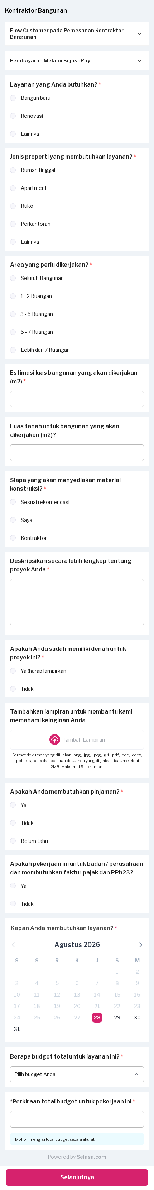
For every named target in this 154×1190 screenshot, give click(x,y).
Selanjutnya (77, 1177)
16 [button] (137, 994)
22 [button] (117, 1006)
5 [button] (57, 983)
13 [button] (77, 994)
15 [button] (117, 994)
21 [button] (97, 1006)
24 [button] (17, 1017)
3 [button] (17, 983)
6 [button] (77, 983)
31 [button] (17, 1029)
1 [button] (117, 972)
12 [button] (57, 994)
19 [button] (57, 1006)
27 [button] (77, 1017)
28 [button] (97, 1017)
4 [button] (37, 983)
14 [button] (97, 994)
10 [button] (17, 994)
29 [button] (117, 1017)
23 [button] (137, 1006)
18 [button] (37, 1006)
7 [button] (97, 983)
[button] (77, 739)
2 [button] (137, 972)
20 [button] (77, 1006)
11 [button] (37, 994)
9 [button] (137, 983)
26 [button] (57, 1017)
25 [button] (37, 1017)
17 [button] (17, 1006)
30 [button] (137, 1017)
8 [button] (117, 983)
